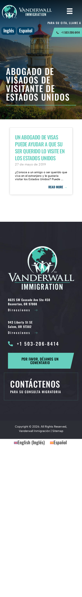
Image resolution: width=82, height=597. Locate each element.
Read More (57, 187)
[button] (41, 361)
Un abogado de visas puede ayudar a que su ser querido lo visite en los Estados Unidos (39, 147)
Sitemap (57, 431)
